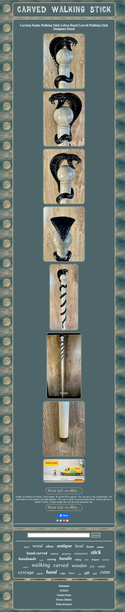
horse (90, 546)
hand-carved (37, 553)
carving (51, 559)
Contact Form (64, 595)
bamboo (106, 559)
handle (65, 558)
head (79, 546)
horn (72, 573)
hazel (26, 547)
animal (54, 553)
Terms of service (64, 604)
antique (64, 545)
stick (96, 552)
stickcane (66, 553)
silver (50, 546)
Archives (64, 590)
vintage (26, 573)
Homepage (64, 586)
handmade (27, 558)
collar (62, 573)
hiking (78, 559)
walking (41, 565)
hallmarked (81, 553)
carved (60, 565)
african (40, 573)
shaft (79, 574)
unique (100, 547)
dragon (95, 559)
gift (86, 573)
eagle (42, 560)
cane (105, 572)
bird (86, 559)
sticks (95, 573)
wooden (79, 565)
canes (25, 567)
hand (51, 572)
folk (92, 566)
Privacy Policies (64, 599)
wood (37, 545)
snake (101, 566)
